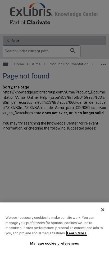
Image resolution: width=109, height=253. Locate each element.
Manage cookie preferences (54, 243)
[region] (54, 227)
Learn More (77, 233)
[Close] (102, 210)
